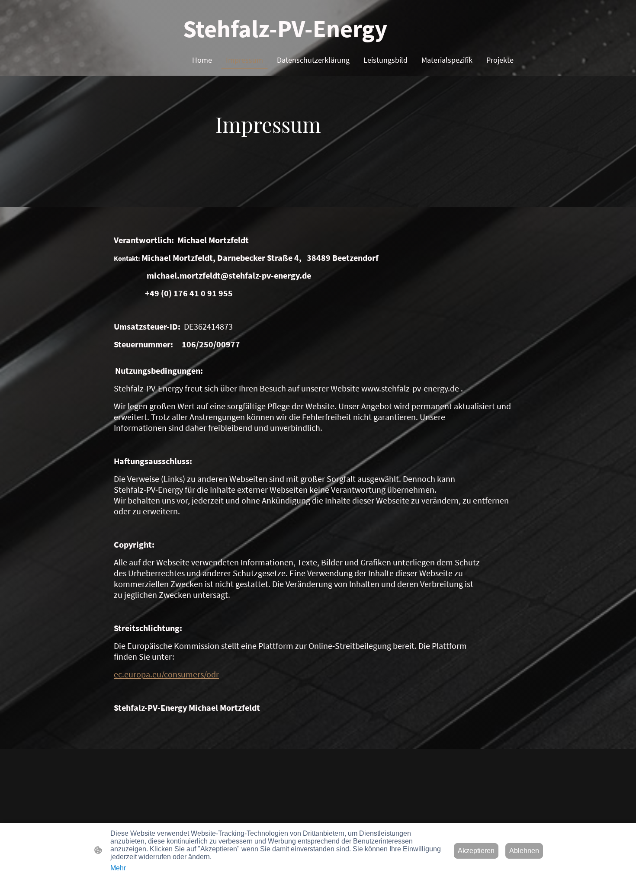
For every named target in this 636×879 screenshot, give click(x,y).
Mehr (118, 868)
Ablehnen (524, 850)
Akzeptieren (476, 850)
